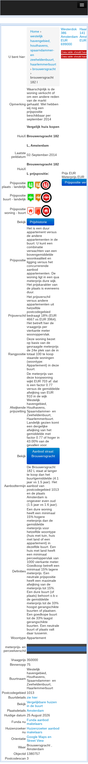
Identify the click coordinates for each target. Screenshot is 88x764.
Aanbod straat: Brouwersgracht (43, 453)
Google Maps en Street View (39, 738)
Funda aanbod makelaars (38, 722)
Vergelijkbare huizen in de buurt (42, 704)
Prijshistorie (39, 222)
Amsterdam (35, 710)
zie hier (32, 697)
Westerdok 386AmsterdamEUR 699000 (69, 36)
